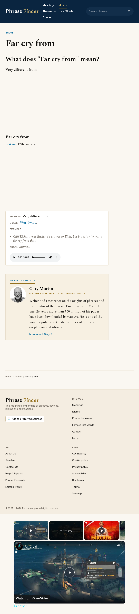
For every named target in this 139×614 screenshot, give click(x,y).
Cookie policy (80, 460)
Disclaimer (78, 480)
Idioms (63, 5)
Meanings (49, 5)
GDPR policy (79, 453)
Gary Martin (41, 288)
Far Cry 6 (30, 546)
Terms (76, 486)
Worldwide (28, 222)
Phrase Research (15, 480)
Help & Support (14, 473)
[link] (19, 546)
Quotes (47, 17)
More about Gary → (41, 334)
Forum (75, 438)
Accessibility (79, 473)
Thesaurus (49, 11)
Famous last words (83, 424)
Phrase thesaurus (82, 418)
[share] (118, 545)
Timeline (10, 460)
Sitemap (77, 493)
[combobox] (107, 11)
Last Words (66, 11)
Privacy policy (80, 466)
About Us (10, 453)
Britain (10, 144)
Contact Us (11, 466)
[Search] (129, 11)
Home (8, 376)
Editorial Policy (13, 486)
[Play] (101, 530)
